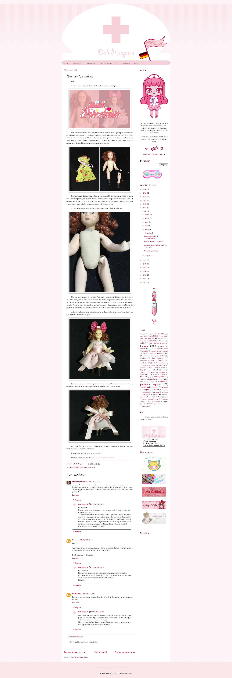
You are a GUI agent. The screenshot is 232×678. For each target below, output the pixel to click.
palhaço (146, 381)
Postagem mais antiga (125, 652)
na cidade (164, 379)
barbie (142, 343)
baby (153, 341)
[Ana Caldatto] (154, 496)
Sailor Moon (158, 397)
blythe (164, 343)
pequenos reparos (81, 467)
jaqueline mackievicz (79, 481)
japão (150, 367)
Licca (148, 370)
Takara (149, 401)
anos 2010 (143, 336)
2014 (145, 278)
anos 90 (161, 338)
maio (147, 222)
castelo (159, 349)
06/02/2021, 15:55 (97, 612)
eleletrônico (143, 360)
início (66, 63)
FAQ (118, 63)
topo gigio (157, 401)
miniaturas (143, 374)
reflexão (145, 394)
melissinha (162, 372)
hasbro (153, 365)
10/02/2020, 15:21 (86, 540)
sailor (150, 397)
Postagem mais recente (75, 652)
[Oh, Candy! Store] (154, 471)
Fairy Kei (150, 363)
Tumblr (162, 154)
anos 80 (150, 338)
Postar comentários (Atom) (79, 657)
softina (144, 399)
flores (157, 363)
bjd (150, 343)
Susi (150, 399)
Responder (75, 495)
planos (142, 387)
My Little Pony (152, 379)
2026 (145, 189)
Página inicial (100, 652)
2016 (145, 271)
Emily (152, 360)
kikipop (163, 367)
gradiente (145, 365)
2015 (145, 275)
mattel (152, 372)
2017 (145, 267)
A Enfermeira (90, 63)
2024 (145, 196)
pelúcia (162, 381)
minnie (155, 374)
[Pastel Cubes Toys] (154, 483)
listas (154, 370)
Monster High (145, 377)
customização (162, 353)
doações (142, 358)
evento (142, 363)
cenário (165, 349)
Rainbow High (146, 392)
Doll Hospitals (157, 358)
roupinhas (143, 397)
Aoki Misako (144, 341)
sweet (156, 399)
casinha (152, 349)
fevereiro (148, 233)
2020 (145, 211)
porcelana (91, 467)
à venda (142, 334)
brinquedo (161, 346)
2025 (145, 193)
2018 (145, 264)
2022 (145, 204)
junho (147, 218)
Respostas (78, 500)
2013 (145, 282)
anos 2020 (152, 336)
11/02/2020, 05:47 (97, 567)
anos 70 (142, 338)
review (154, 394)
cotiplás (151, 353)
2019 (145, 260)
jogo (156, 367)
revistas (164, 394)
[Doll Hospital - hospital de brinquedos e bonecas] (154, 437)
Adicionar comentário (75, 637)
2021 (145, 208)
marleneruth (76, 593)
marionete (143, 372)
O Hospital (77, 63)
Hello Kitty (162, 365)
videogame (145, 406)
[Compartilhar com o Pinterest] (99, 464)
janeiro (147, 255)
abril (146, 225)
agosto (147, 214)
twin (144, 404)
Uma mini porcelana (151, 251)
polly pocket (152, 387)
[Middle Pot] (156, 524)
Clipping (126, 63)
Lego (142, 370)
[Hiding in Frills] (154, 508)
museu (142, 379)
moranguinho (158, 376)
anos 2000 (160, 334)
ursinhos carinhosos (162, 404)
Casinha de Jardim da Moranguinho (151, 237)
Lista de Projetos (105, 63)
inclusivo (142, 367)
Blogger (129, 673)
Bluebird (156, 343)
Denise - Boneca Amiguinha (153, 241)
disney (164, 356)
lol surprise (162, 370)
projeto (146, 389)
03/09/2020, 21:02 (88, 593)
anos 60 (163, 336)
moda (163, 374)
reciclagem (165, 392)
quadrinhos (165, 390)
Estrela (160, 360)
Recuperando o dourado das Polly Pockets (155, 246)
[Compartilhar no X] (94, 464)
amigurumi (151, 334)
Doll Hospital (83, 504)
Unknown (75, 540)
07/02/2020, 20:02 (97, 504)
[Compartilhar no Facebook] (96, 464)
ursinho (150, 404)
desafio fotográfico (154, 356)
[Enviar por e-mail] (89, 464)
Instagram (146, 154)
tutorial (165, 401)
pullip (156, 389)
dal (145, 356)
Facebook (155, 154)
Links (136, 63)
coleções (145, 351)
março (147, 229)
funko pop (165, 363)
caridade (143, 348)
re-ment (156, 392)
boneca (72, 467)
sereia (166, 397)
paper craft (154, 381)
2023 (145, 200)
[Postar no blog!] (92, 464)
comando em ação (156, 351)
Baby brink (162, 341)
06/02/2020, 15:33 (94, 481)
